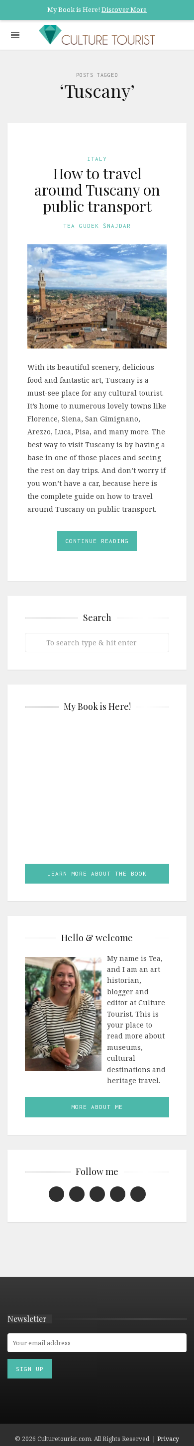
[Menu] (15, 35)
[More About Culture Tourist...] (63, 1013)
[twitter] (138, 1194)
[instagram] (97, 1194)
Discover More (124, 9)
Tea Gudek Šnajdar (97, 225)
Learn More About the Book (97, 873)
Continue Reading (97, 541)
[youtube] (117, 1194)
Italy (97, 158)
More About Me (97, 1106)
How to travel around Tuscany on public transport (97, 189)
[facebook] (56, 1194)
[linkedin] (77, 1194)
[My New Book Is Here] (97, 791)
